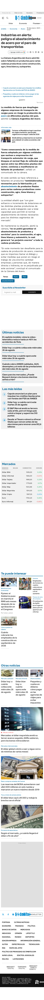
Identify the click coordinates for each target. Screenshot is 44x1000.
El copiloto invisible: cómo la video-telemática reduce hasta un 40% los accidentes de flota (19, 339)
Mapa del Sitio (15, 948)
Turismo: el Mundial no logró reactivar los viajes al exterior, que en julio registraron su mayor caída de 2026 (26, 132)
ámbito (3, 29)
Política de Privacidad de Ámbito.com (19, 952)
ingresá (39, 17)
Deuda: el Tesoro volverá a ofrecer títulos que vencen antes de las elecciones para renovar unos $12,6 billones (24, 423)
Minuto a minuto (8, 732)
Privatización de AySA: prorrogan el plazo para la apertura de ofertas (38, 606)
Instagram (13, 914)
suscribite (32, 17)
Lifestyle (30, 933)
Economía (23, 23)
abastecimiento (9, 186)
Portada (6, 922)
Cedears (39, 468)
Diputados (29, 13)
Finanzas (36, 23)
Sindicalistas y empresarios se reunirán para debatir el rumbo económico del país (27, 140)
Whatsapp (30, 914)
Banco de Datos (9, 930)
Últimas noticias (21, 922)
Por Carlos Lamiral (7, 613)
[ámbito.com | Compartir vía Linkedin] (36, 52)
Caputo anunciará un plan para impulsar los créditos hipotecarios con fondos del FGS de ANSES (22, 89)
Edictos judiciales (25, 955)
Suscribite (32, 292)
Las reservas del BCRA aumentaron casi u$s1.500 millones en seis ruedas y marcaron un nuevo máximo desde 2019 (20, 787)
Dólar (11, 23)
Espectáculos (18, 944)
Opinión (18, 933)
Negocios (6, 933)
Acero (23, 29)
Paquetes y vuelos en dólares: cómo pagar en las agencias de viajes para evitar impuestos (21, 95)
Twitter (3, 914)
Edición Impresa (9, 941)
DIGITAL (11, 967)
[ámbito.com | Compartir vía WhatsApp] (28, 52)
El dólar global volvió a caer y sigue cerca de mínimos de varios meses (21, 750)
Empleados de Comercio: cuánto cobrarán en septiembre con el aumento (38, 587)
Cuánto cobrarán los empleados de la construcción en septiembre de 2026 (9, 639)
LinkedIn (19, 914)
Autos (5, 944)
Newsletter (35, 914)
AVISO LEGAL (7, 955)
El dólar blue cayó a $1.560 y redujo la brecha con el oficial (19, 799)
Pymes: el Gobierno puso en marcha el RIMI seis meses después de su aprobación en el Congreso (8, 601)
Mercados (25, 930)
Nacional (6, 937)
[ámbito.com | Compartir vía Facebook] (30, 52)
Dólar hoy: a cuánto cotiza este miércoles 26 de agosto (22, 348)
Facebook (8, 914)
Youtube (24, 914)
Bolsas (15, 468)
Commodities (27, 468)
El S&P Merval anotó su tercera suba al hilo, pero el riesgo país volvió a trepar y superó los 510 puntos (22, 412)
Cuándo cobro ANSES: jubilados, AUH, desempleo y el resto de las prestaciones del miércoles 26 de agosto (22, 366)
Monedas (5, 468)
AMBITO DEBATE (33, 967)
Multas (5, 959)
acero (4, 116)
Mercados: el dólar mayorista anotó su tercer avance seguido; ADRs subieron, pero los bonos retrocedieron (20, 738)
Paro (24, 277)
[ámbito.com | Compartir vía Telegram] (38, 52)
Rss (3, 948)
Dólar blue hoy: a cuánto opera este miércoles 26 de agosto (19, 357)
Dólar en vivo (18, 13)
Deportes (29, 937)
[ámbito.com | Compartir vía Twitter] (33, 52)
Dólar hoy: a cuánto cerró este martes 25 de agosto (22, 403)
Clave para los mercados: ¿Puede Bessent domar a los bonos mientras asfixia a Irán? (19, 377)
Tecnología (34, 944)
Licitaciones (18, 959)
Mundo (18, 937)
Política (31, 926)
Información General (31, 941)
